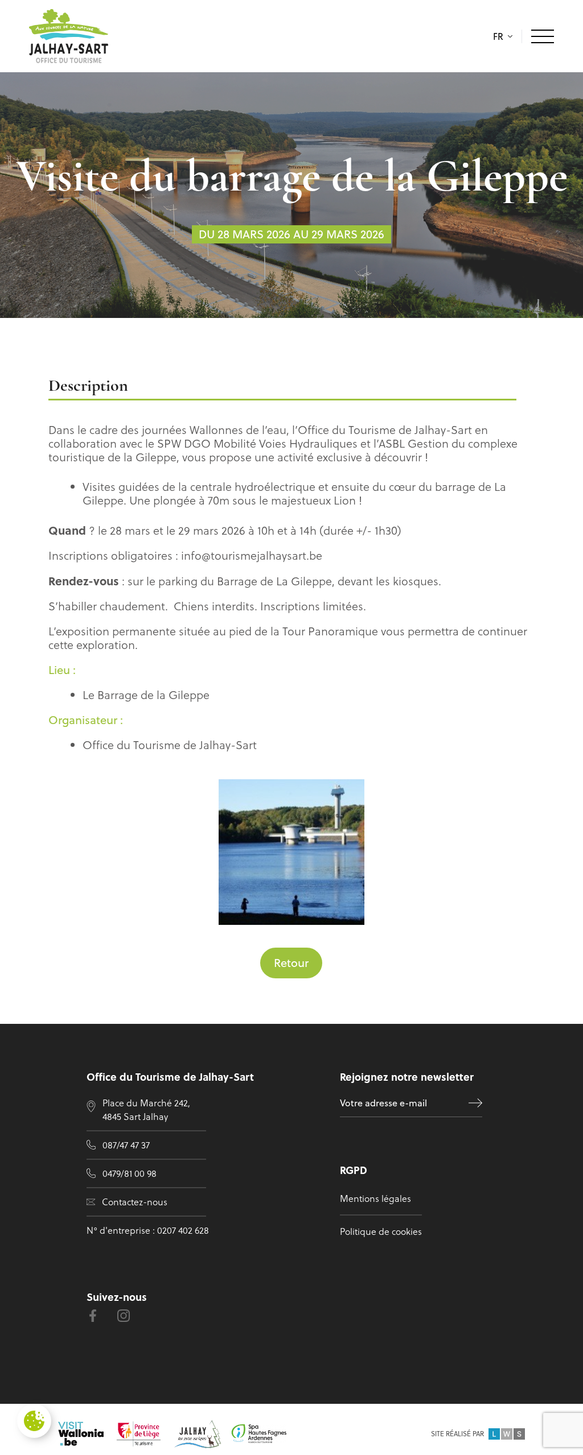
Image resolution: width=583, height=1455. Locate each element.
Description (88, 386)
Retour (291, 962)
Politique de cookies (381, 1231)
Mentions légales (375, 1198)
